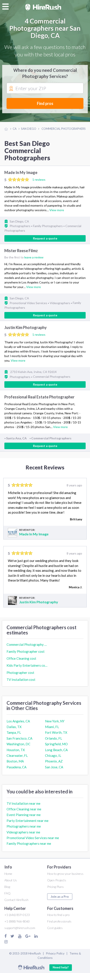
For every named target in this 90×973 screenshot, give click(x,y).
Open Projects (56, 880)
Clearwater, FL (17, 755)
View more (56, 210)
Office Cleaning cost (21, 658)
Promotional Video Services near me (33, 838)
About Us (10, 880)
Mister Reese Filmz (21, 250)
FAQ (7, 893)
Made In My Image (20, 172)
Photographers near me (24, 826)
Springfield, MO (56, 744)
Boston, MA (15, 761)
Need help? (61, 967)
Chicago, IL (53, 755)
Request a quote (45, 238)
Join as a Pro (60, 896)
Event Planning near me (24, 815)
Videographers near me (23, 832)
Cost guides (55, 928)
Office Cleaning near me (24, 809)
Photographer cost (20, 673)
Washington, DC (18, 744)
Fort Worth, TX (56, 732)
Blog (7, 887)
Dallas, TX (14, 727)
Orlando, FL (53, 738)
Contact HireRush (16, 900)
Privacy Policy (55, 953)
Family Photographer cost (26, 651)
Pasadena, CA (16, 767)
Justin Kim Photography (25, 327)
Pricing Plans (55, 887)
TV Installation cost (21, 679)
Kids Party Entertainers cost (27, 665)
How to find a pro (58, 915)
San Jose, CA (54, 767)
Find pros (45, 103)
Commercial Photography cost (27, 644)
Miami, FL (52, 727)
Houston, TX (16, 750)
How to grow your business (65, 873)
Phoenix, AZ (54, 761)
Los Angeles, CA (18, 721)
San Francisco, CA (19, 738)
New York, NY (54, 721)
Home (8, 873)
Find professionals (59, 921)
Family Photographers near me (29, 843)
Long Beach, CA (56, 750)
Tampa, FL (14, 732)
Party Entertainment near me (27, 821)
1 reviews (38, 179)
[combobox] (45, 88)
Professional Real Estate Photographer (39, 397)
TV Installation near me (23, 803)
